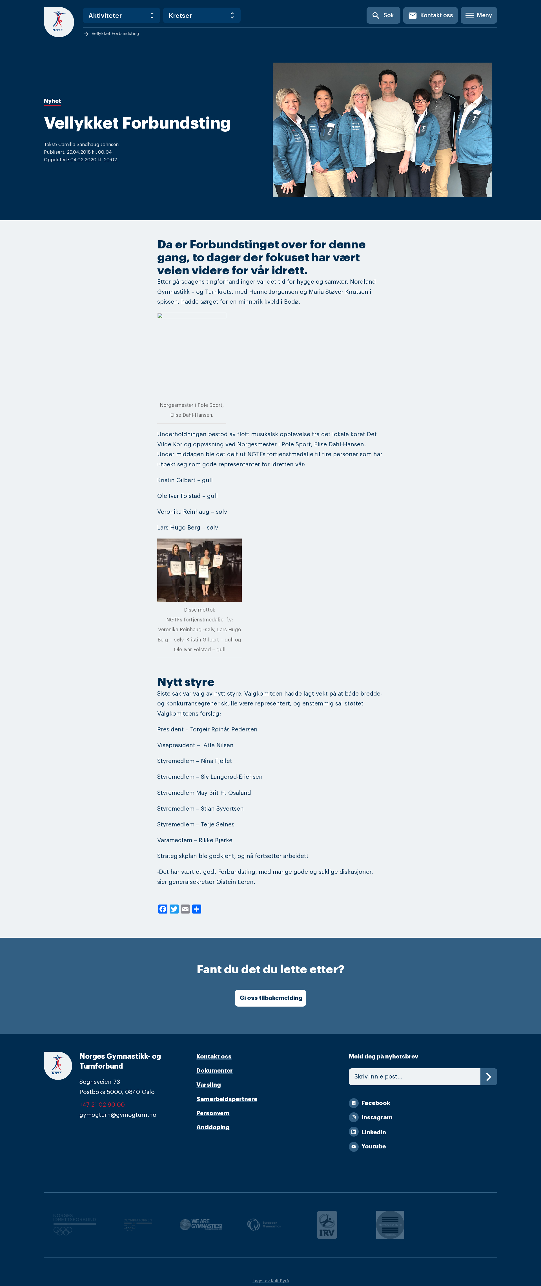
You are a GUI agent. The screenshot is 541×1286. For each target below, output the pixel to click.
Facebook (376, 1103)
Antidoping (213, 1127)
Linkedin (374, 1132)
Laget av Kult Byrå (270, 1281)
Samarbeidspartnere (226, 1099)
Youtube (374, 1147)
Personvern (213, 1113)
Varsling (208, 1085)
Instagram (377, 1117)
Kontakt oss (430, 15)
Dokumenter (214, 1071)
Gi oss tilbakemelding (271, 998)
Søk (382, 15)
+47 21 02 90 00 (102, 1105)
